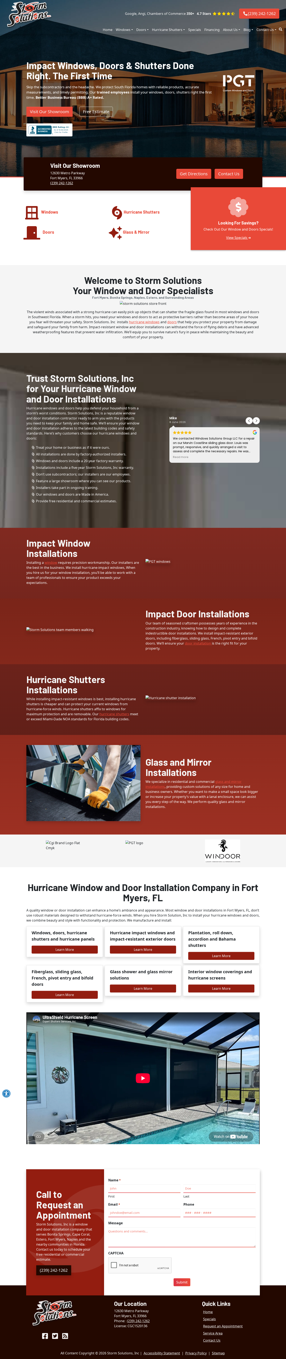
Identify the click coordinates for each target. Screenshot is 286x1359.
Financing (212, 29)
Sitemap (218, 1353)
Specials (194, 29)
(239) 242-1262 (262, 13)
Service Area (213, 1333)
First (111, 1196)
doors (172, 322)
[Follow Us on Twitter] (55, 1337)
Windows (123, 29)
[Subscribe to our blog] (65, 1337)
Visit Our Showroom (49, 111)
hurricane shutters (114, 714)
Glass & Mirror (136, 232)
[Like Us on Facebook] (45, 1337)
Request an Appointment (223, 1326)
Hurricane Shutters (167, 29)
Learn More (64, 949)
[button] (216, 13)
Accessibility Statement (162, 1353)
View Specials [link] (237, 237)
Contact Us (265, 29)
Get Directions (194, 174)
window (51, 562)
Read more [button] (180, 457)
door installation (198, 643)
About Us (230, 29)
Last (186, 1196)
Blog (247, 29)
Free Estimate (96, 111)
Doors (141, 29)
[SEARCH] (281, 27)
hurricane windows (144, 322)
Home (107, 29)
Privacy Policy (196, 1353)
